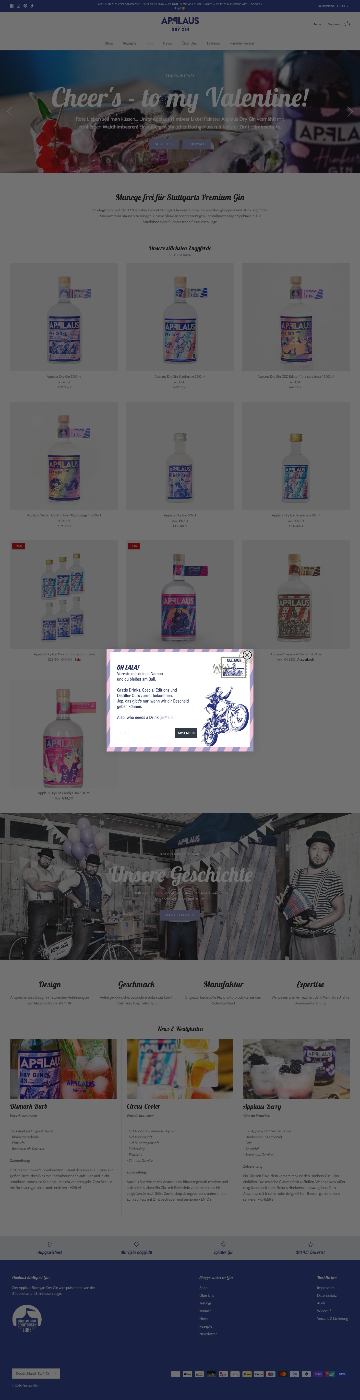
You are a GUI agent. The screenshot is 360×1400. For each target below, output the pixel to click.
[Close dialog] (247, 655)
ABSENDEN (186, 733)
